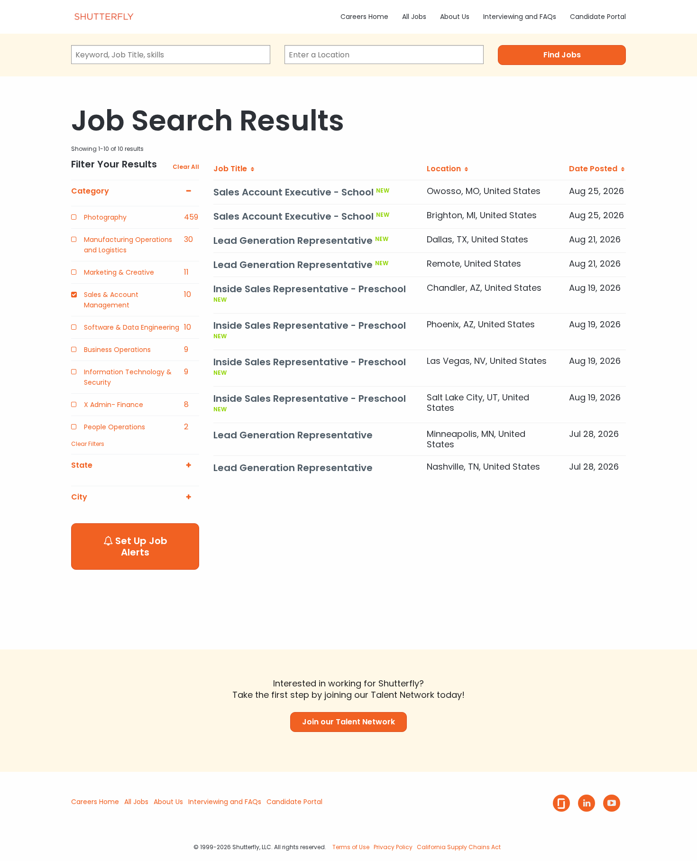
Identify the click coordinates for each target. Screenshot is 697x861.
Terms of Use (350, 847)
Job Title (232, 168)
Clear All (186, 167)
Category (90, 191)
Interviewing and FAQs (519, 16)
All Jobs (414, 16)
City (79, 497)
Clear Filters (87, 444)
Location (446, 168)
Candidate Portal (598, 16)
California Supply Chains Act (459, 847)
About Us (454, 16)
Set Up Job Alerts (140, 546)
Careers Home (364, 16)
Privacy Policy (393, 847)
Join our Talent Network (348, 721)
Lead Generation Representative (293, 240)
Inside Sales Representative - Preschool (309, 289)
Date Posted (595, 168)
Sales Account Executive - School (293, 192)
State (81, 465)
